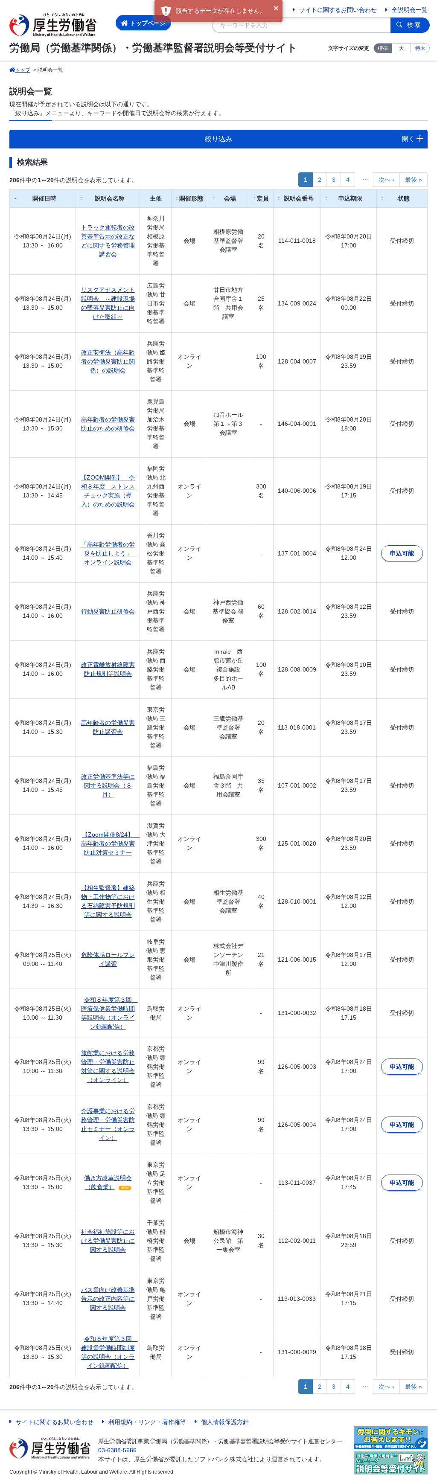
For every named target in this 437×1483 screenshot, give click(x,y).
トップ (22, 70)
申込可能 (402, 553)
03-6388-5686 (117, 1450)
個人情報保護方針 (225, 1422)
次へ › (386, 179)
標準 (383, 48)
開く (408, 138)
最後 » (413, 179)
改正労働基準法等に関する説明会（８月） (108, 785)
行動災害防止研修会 (108, 611)
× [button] (276, 8)
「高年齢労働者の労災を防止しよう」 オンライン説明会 (109, 553)
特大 (420, 48)
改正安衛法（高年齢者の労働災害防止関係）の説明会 (108, 361)
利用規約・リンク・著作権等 (147, 1422)
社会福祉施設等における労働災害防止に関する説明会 (108, 1240)
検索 (414, 24)
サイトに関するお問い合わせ (338, 10)
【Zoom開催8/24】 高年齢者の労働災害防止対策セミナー (110, 843)
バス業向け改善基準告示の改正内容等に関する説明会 (108, 1298)
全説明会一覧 (410, 10)
